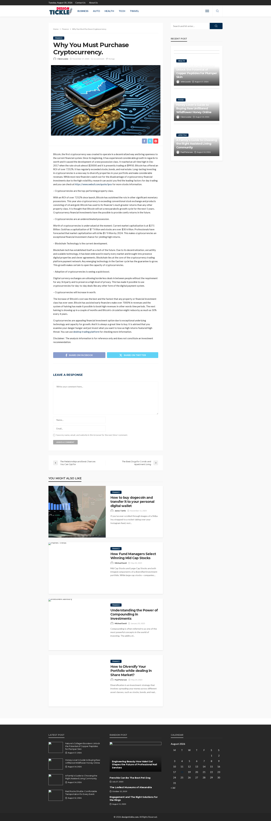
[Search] (217, 11)
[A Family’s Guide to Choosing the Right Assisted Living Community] (55, 779)
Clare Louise (62, 59)
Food (181, 100)
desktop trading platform (86, 331)
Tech (122, 11)
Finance (58, 38)
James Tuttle (120, 511)
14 (204, 766)
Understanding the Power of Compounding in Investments (134, 614)
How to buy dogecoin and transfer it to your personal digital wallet (132, 502)
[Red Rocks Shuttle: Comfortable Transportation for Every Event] (55, 795)
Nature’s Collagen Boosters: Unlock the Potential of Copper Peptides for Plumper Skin (196, 71)
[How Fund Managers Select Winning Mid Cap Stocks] (57, 544)
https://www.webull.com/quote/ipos (93, 184)
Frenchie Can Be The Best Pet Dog (130, 777)
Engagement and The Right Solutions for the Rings (133, 799)
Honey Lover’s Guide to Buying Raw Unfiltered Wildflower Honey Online (193, 108)
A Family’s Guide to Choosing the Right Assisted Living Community (196, 143)
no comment (98, 59)
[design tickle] (61, 11)
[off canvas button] (207, 11)
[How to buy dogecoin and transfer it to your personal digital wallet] (77, 512)
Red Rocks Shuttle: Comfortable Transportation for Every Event (81, 792)
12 (189, 766)
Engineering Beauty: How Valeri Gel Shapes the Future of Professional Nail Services (134, 764)
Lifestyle (182, 135)
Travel (134, 11)
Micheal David (121, 563)
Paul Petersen (121, 680)
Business (82, 11)
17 (174, 772)
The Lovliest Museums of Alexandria (131, 787)
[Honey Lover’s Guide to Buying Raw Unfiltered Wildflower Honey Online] (55, 764)
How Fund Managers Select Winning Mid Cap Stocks (133, 556)
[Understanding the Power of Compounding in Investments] (60, 600)
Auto (96, 11)
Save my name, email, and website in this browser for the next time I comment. (92, 435)
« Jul (173, 787)
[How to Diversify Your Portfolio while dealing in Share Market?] (77, 681)
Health (109, 11)
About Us (93, 2)
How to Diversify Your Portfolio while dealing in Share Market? (131, 671)
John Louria (186, 81)
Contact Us (80, 2)
